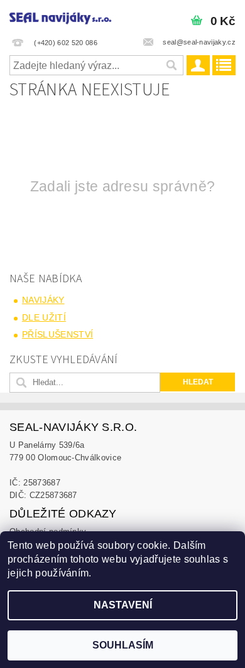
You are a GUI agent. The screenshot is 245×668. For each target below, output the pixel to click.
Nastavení (123, 605)
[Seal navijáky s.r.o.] (61, 16)
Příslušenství (57, 334)
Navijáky (43, 300)
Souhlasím (122, 645)
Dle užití (44, 317)
